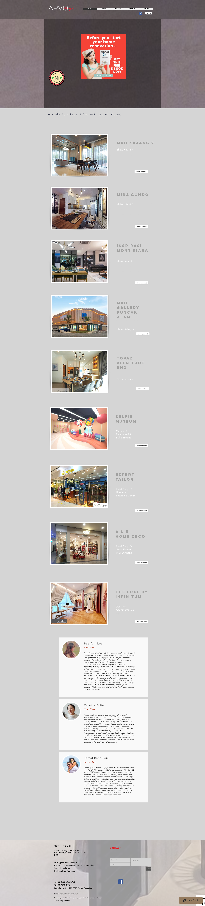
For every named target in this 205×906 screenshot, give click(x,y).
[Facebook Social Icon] (140, 13)
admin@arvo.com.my (69, 894)
